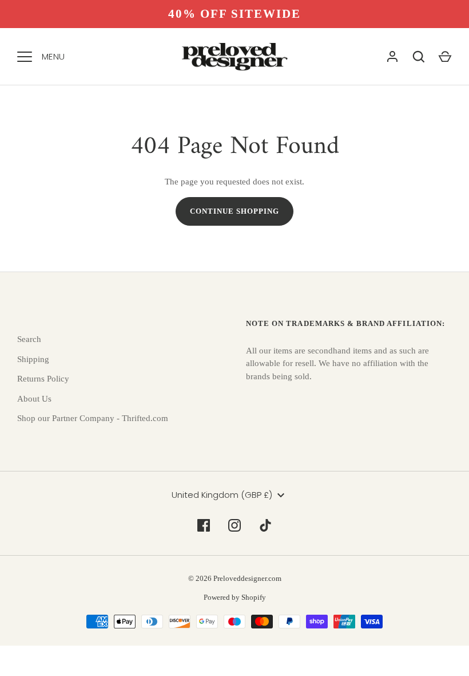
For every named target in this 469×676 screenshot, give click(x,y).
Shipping (33, 359)
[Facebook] (203, 525)
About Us (34, 398)
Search (29, 339)
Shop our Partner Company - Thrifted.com (92, 418)
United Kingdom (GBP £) (222, 495)
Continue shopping (235, 211)
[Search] (418, 56)
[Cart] (445, 56)
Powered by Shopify (235, 597)
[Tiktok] (265, 525)
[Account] (392, 56)
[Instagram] (234, 525)
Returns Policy (43, 378)
